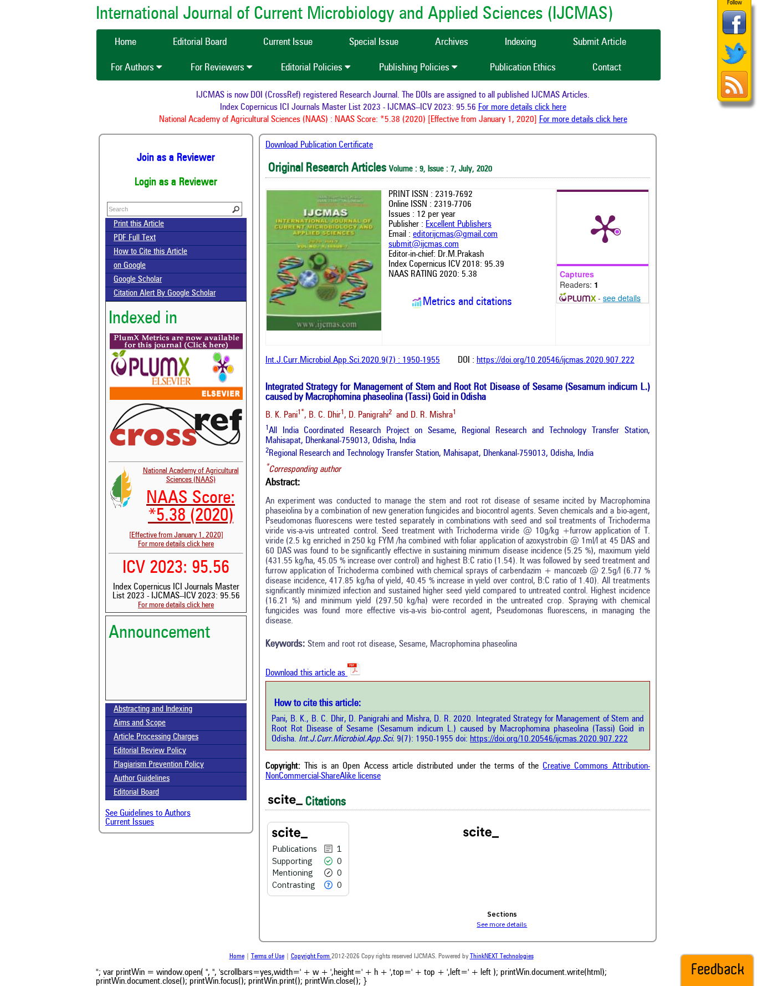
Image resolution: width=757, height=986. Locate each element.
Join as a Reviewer (176, 158)
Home (236, 956)
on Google (130, 266)
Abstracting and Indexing (153, 709)
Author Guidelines (142, 779)
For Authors (133, 68)
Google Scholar (138, 280)
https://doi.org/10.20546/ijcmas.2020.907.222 (556, 360)
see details (622, 297)
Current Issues (129, 822)
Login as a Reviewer (176, 182)
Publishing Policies (415, 68)
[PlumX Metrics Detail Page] (605, 228)
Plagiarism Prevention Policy (159, 765)
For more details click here (534, 107)
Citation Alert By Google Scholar (165, 293)
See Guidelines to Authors (148, 813)
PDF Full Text (135, 238)
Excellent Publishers (459, 224)
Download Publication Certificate (319, 145)
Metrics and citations (467, 302)
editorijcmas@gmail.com (455, 234)
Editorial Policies (313, 68)
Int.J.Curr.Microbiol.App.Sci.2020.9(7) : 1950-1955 (352, 360)
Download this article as (306, 673)
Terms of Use (267, 956)
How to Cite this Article (150, 252)
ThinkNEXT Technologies (502, 956)
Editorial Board (136, 793)
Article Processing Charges (156, 737)
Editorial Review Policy (150, 751)
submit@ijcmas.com (423, 244)
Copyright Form (311, 956)
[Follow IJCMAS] (734, 65)
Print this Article (139, 224)
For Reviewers (219, 68)
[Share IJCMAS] (734, 34)
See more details (502, 924)
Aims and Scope (140, 723)
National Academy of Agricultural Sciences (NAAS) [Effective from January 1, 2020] (184, 503)
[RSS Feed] (734, 96)
